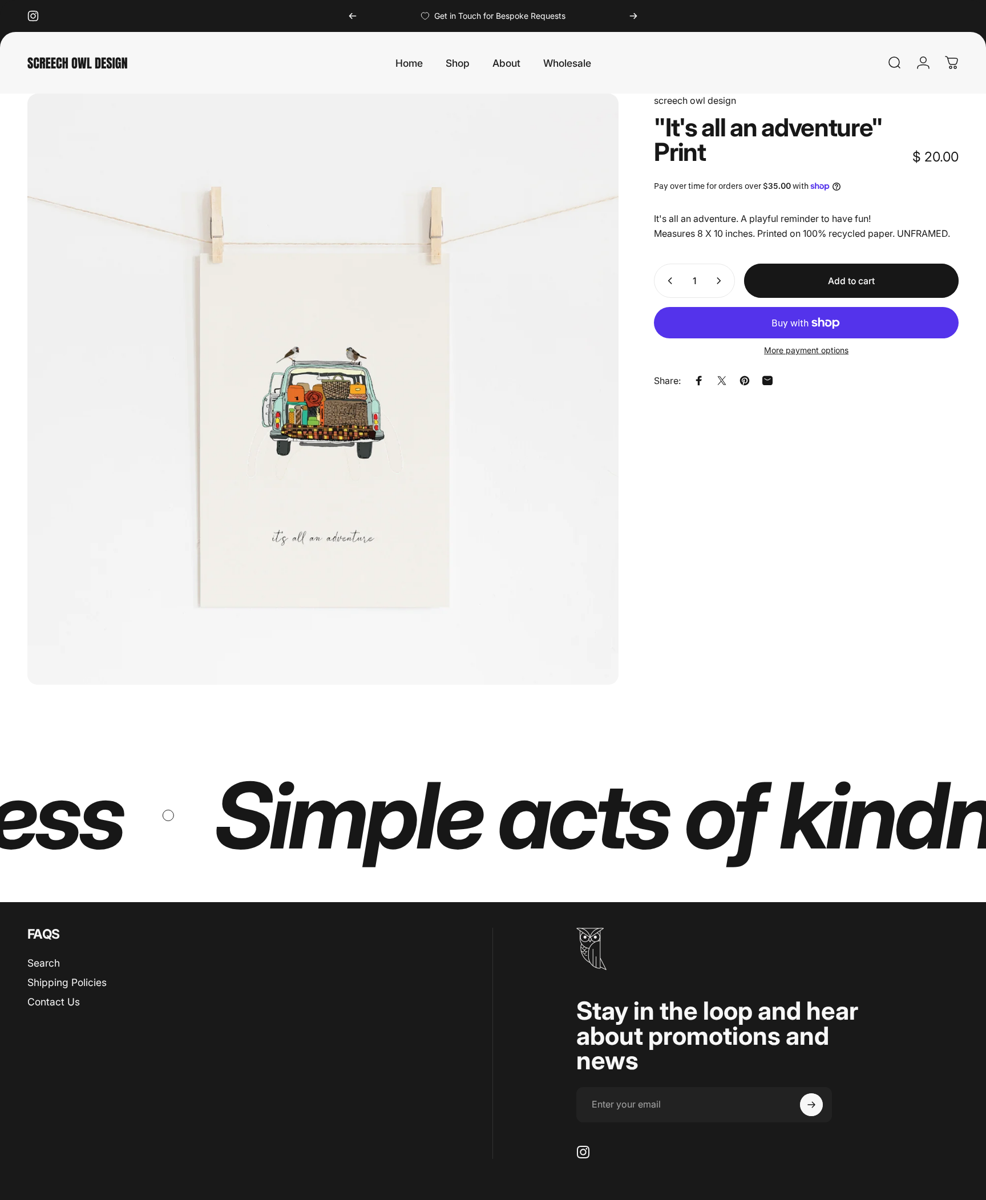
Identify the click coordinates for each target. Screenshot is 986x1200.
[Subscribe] (811, 1104)
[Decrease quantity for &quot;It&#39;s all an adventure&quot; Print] (667, 280)
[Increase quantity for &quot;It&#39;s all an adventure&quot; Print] (721, 280)
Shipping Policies (67, 982)
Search (43, 963)
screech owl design (695, 100)
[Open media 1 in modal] (323, 389)
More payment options (806, 350)
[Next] (633, 16)
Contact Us (53, 1002)
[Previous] (352, 16)
